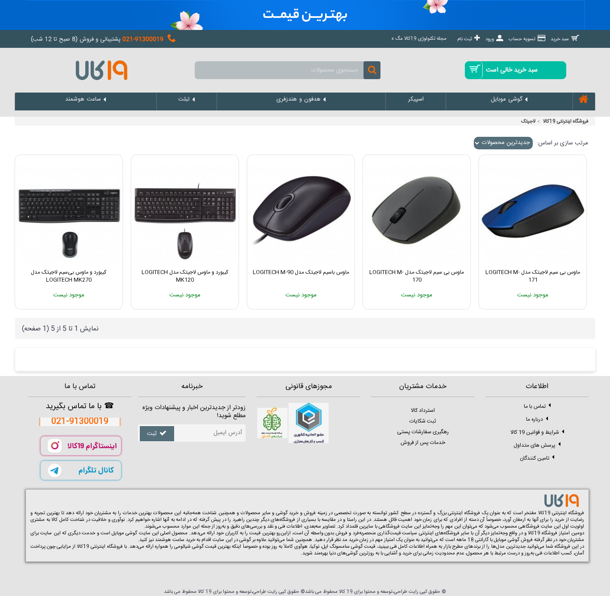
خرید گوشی (287, 513)
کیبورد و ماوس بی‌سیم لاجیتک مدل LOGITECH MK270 (68, 276)
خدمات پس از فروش (423, 443)
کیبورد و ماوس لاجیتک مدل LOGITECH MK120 (185, 276)
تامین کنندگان (534, 458)
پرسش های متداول (535, 445)
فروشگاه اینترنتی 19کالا (566, 121)
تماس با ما (535, 406)
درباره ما (534, 419)
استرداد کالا (423, 410)
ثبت (152, 434)
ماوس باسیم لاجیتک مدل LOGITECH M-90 (301, 272)
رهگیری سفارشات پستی (423, 432)
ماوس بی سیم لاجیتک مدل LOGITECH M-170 (416, 276)
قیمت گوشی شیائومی (195, 547)
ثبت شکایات (422, 421)
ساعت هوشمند (169, 540)
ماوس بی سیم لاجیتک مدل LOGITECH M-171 (532, 276)
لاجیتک (528, 121)
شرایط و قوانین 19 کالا (534, 432)
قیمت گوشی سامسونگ (352, 547)
